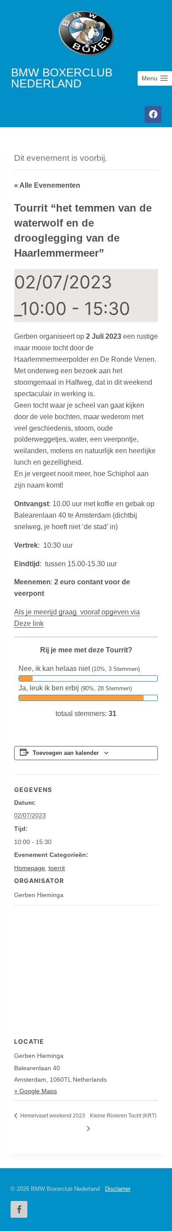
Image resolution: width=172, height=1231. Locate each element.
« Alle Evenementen (47, 185)
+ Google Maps (35, 1091)
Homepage (29, 867)
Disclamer (118, 1189)
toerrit (57, 867)
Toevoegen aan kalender (66, 753)
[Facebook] (153, 114)
